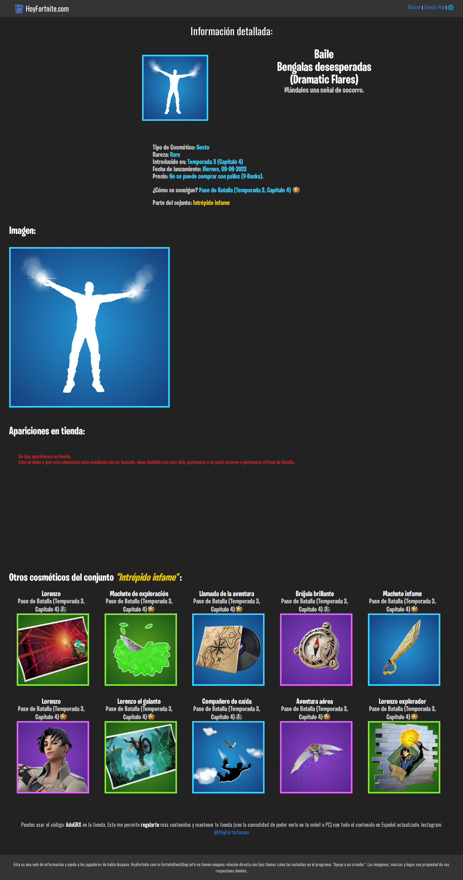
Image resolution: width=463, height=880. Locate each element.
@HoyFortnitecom (231, 832)
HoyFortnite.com (47, 8)
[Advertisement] (189, 519)
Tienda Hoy (434, 7)
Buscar (414, 7)
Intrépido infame (211, 203)
